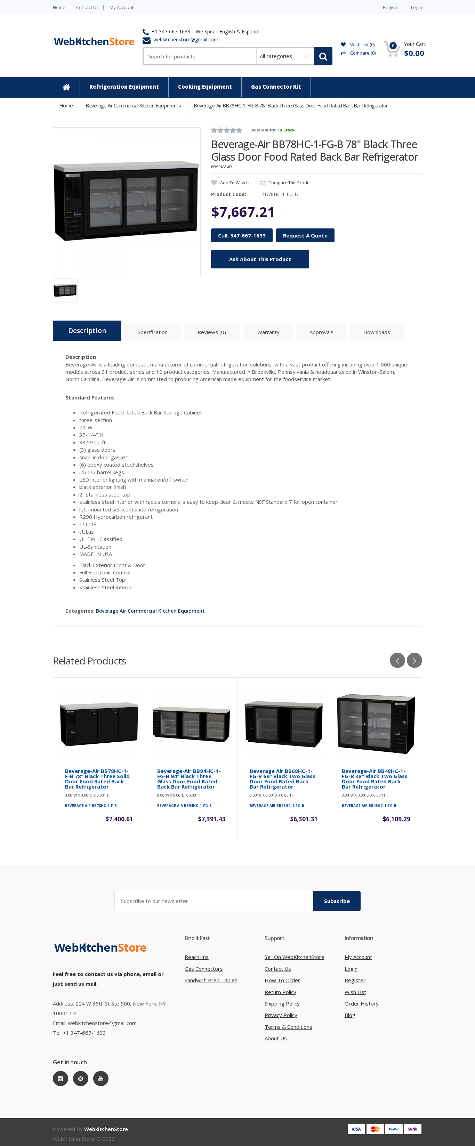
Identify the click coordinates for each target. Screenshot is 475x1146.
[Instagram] (60, 1078)
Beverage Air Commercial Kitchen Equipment (132, 105)
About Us (276, 1038)
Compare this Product (290, 183)
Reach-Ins (197, 956)
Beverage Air (221, 166)
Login (416, 7)
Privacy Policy (281, 1014)
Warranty (268, 332)
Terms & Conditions (288, 1026)
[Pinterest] (80, 1078)
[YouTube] (100, 1078)
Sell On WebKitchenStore (294, 956)
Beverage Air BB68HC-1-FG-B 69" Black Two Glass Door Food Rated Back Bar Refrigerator (282, 778)
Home (59, 7)
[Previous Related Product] (397, 660)
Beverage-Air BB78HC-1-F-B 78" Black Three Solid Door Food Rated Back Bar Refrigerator (97, 778)
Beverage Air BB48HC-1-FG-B (369, 805)
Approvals (321, 332)
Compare (362, 53)
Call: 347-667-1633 (242, 235)
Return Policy (280, 991)
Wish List (355, 991)
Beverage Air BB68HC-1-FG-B (277, 805)
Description (87, 330)
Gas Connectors (204, 968)
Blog (350, 1014)
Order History (362, 1003)
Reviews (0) (212, 332)
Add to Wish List (236, 183)
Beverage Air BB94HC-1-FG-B (184, 805)
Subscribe (337, 900)
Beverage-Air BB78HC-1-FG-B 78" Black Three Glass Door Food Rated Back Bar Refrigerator (291, 105)
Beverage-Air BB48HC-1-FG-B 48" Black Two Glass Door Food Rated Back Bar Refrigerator (375, 778)
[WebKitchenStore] (101, 954)
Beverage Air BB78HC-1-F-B (91, 805)
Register (391, 7)
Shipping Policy (282, 1003)
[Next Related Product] (414, 660)
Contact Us (87, 7)
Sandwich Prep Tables (211, 980)
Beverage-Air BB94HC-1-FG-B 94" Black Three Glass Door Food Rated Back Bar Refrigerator (189, 778)
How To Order (282, 980)
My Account (122, 7)
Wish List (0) (362, 44)
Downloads (376, 332)
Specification (153, 332)
